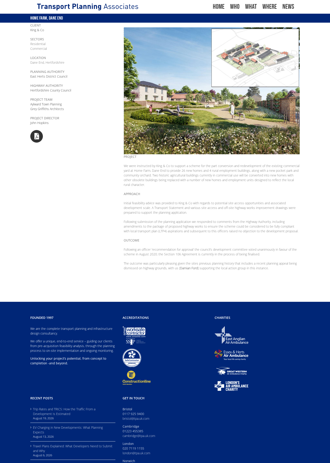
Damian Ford (189, 268)
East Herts (48, 76)
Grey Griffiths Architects (47, 109)
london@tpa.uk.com (136, 453)
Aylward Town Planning (46, 104)
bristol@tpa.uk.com (136, 418)
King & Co (37, 30)
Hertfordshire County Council (50, 90)
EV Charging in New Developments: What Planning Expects (68, 429)
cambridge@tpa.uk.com (139, 436)
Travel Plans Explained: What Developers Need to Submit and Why (72, 448)
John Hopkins (39, 123)
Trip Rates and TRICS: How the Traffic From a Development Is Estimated (64, 411)
